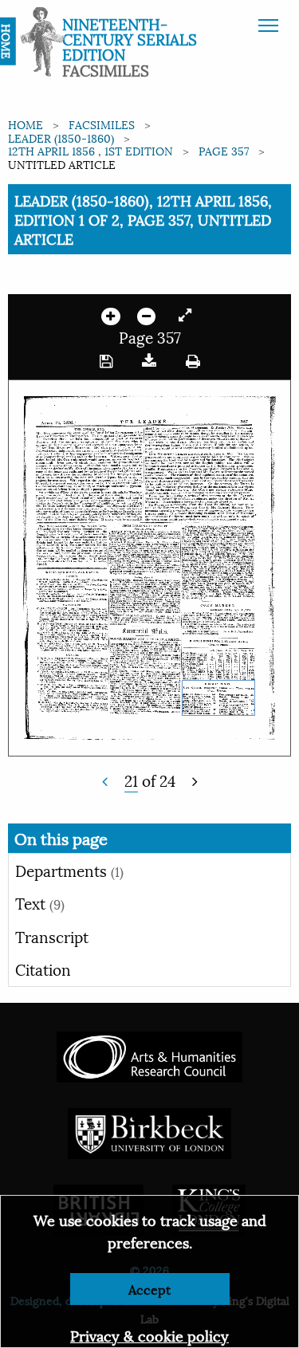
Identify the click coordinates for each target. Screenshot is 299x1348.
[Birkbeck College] (150, 1130)
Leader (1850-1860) (61, 137)
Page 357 (224, 150)
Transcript (52, 936)
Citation (43, 969)
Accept (149, 1289)
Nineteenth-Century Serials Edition (129, 38)
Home (25, 124)
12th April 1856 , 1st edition (90, 150)
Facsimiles (102, 124)
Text (40, 902)
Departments (69, 870)
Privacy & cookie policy (149, 1335)
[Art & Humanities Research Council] (149, 1054)
